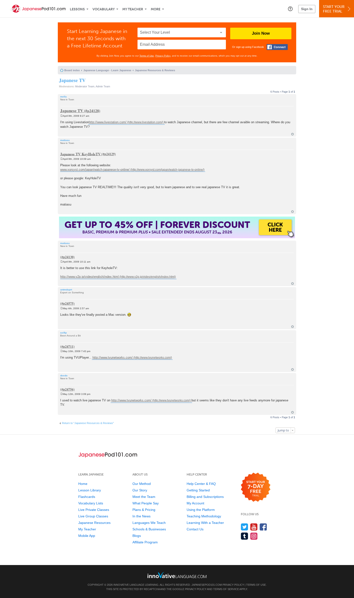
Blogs (136, 536)
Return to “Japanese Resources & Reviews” (88, 423)
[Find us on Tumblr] (244, 536)
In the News (141, 516)
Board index (72, 70)
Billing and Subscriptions (205, 497)
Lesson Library (89, 490)
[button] (290, 8)
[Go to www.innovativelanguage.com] (177, 575)
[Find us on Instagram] (254, 536)
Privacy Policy (162, 55)
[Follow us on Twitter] (244, 527)
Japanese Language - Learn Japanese (107, 70)
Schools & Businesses (149, 529)
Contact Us (195, 529)
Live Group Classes (93, 516)
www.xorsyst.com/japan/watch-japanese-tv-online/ (95, 169)
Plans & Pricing (143, 510)
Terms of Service (226, 589)
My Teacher (132, 9)
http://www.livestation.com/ (107, 122)
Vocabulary (103, 9)
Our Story (139, 490)
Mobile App (86, 536)
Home (82, 484)
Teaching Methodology (204, 516)
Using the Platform (201, 510)
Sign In (307, 9)
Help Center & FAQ (201, 484)
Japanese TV (72, 80)
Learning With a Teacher (205, 523)
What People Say (145, 503)
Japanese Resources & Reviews (155, 70)
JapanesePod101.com (206, 584)
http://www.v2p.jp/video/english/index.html (89, 276)
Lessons (77, 9)
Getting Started (198, 490)
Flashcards (86, 497)
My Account (195, 503)
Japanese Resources (94, 523)
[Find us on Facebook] (263, 527)
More (155, 9)
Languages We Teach (149, 523)
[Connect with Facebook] (277, 47)
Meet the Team (143, 497)
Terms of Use (146, 55)
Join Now (261, 33)
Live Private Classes (93, 510)
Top (292, 134)
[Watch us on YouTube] (254, 527)
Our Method (141, 484)
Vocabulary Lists (90, 503)
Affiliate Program (145, 542)
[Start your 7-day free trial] (255, 487)
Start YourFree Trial (334, 9)
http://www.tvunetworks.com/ (112, 357)
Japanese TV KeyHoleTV (80, 153)
